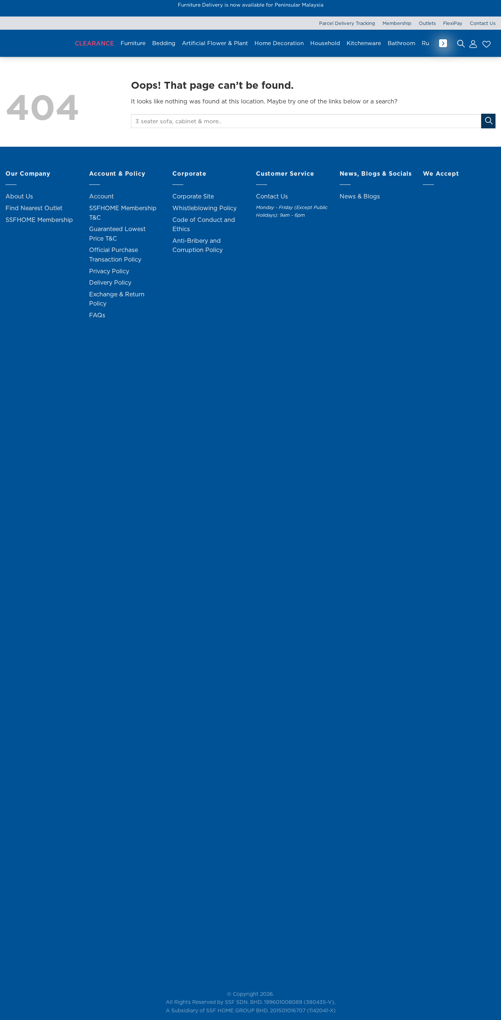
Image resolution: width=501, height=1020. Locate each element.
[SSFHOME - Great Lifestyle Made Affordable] (37, 43)
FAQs (97, 315)
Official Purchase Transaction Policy (115, 254)
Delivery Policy (110, 282)
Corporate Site (193, 196)
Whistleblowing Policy (204, 208)
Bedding (163, 43)
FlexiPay (452, 23)
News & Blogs (360, 196)
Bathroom (401, 43)
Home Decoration (279, 43)
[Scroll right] (443, 43)
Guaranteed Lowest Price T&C (117, 233)
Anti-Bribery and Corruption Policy (197, 245)
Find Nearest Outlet (34, 208)
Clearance (94, 43)
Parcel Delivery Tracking (347, 23)
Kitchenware (364, 43)
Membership (397, 23)
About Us (19, 196)
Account (101, 196)
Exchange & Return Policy (117, 299)
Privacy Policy (109, 271)
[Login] (472, 43)
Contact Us (482, 23)
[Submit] (488, 121)
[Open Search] (461, 43)
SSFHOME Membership (39, 220)
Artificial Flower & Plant (215, 43)
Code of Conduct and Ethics (203, 224)
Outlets (427, 23)
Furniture (133, 43)
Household (325, 43)
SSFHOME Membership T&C (123, 213)
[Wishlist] (485, 43)
